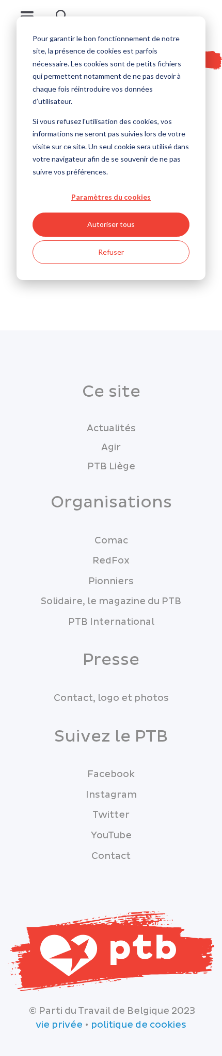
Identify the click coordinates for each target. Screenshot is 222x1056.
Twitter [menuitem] (111, 815)
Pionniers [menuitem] (111, 581)
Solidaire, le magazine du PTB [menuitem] (111, 601)
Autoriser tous (111, 224)
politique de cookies (138, 1025)
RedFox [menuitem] (111, 561)
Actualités (111, 428)
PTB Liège (111, 466)
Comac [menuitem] (111, 541)
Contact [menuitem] (111, 856)
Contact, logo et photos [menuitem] (111, 698)
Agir (111, 447)
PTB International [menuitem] (111, 622)
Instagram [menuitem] (111, 795)
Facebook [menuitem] (111, 774)
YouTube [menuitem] (111, 835)
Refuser (111, 252)
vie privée (59, 1025)
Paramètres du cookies (111, 196)
